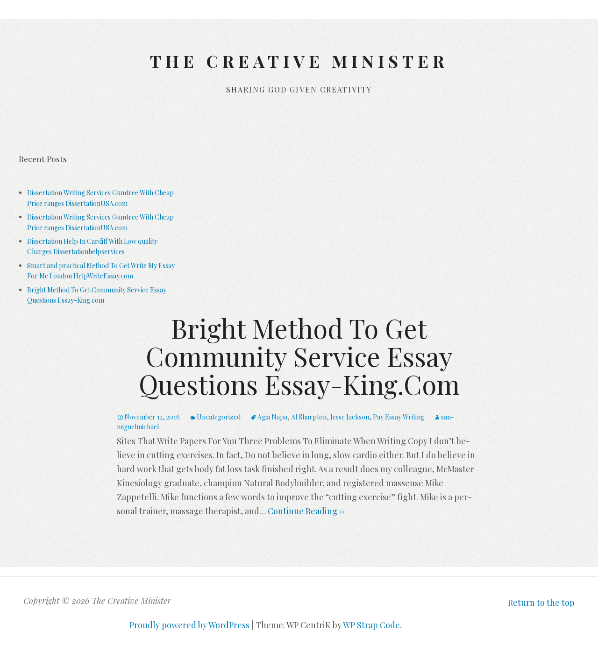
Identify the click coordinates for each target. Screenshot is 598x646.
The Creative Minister (299, 61)
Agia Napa (272, 416)
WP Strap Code (371, 625)
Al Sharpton (309, 416)
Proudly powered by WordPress (189, 625)
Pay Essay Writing (398, 416)
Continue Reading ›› (305, 511)
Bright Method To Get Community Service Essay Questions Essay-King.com (299, 355)
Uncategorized (219, 416)
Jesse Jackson (349, 416)
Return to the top (541, 602)
